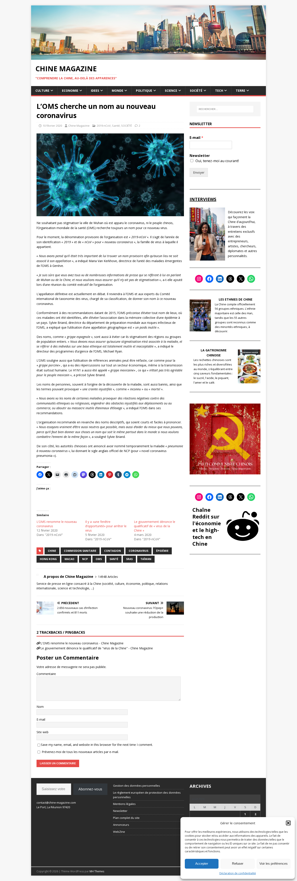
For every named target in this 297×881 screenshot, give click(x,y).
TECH (219, 90)
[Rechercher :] (225, 109)
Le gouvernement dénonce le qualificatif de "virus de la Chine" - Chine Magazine (96, 648)
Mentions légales (124, 804)
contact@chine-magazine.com (56, 803)
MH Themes (97, 871)
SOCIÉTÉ (196, 90)
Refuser (237, 863)
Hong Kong (48, 559)
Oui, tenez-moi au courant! (217, 160)
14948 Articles (108, 577)
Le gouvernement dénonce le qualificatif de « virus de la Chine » (154, 526)
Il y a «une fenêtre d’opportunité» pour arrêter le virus (106, 526)
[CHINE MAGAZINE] (148, 57)
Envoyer (198, 172)
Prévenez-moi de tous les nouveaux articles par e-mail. (80, 752)
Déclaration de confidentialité (237, 873)
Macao (69, 559)
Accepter (201, 863)
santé (114, 559)
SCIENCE (171, 90)
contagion (112, 551)
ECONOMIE (70, 90)
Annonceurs (121, 825)
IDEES (95, 90)
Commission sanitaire (80, 551)
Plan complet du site (126, 818)
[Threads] (230, 279)
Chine (52, 551)
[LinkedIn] (220, 279)
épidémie (162, 551)
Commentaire (46, 674)
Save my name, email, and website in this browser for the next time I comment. (97, 745)
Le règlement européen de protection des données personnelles (147, 795)
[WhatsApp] (251, 279)
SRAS (129, 559)
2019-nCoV (104, 126)
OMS (99, 559)
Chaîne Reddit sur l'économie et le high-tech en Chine (206, 526)
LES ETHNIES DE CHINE (235, 299)
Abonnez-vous (90, 789)
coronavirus (138, 551)
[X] (241, 279)
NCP (85, 559)
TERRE (240, 90)
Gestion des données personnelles (136, 786)
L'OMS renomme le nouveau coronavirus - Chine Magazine (81, 643)
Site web (42, 732)
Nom (40, 707)
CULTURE (42, 90)
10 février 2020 (52, 126)
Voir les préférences (273, 863)
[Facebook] (209, 279)
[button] (288, 823)
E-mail (41, 719)
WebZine (119, 832)
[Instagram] (199, 279)
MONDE (117, 90)
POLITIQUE (144, 90)
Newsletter (200, 155)
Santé (116, 126)
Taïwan (145, 559)
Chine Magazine (79, 126)
